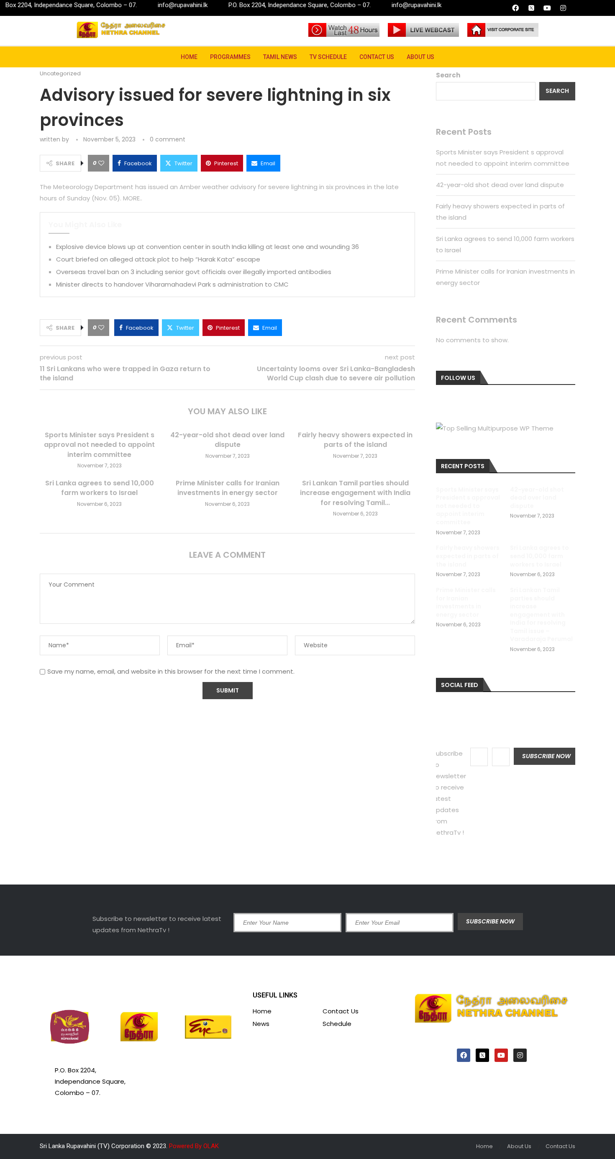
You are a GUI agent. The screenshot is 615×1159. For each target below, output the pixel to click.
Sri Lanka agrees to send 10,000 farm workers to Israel (99, 487)
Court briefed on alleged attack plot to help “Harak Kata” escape (158, 259)
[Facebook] (515, 8)
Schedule (337, 1024)
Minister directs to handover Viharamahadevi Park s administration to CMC (172, 284)
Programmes (230, 57)
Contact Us (376, 57)
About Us (420, 57)
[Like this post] (101, 163)
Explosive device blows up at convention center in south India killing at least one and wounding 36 (207, 246)
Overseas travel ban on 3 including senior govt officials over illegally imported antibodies (193, 271)
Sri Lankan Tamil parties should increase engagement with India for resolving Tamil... (355, 493)
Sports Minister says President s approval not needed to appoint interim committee (99, 444)
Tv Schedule (328, 57)
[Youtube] (547, 8)
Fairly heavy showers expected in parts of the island (355, 439)
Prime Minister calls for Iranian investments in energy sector (227, 487)
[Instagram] (563, 8)
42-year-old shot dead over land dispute (227, 439)
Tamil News (280, 57)
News (261, 1024)
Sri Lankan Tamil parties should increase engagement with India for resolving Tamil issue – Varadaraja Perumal (541, 615)
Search (448, 75)
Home (189, 57)
